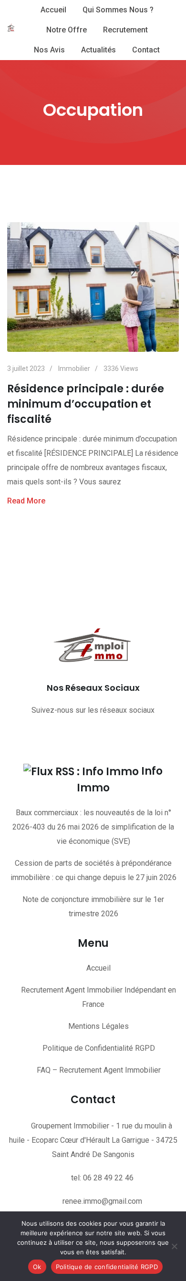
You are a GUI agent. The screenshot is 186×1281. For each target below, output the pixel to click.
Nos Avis (49, 49)
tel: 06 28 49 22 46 (102, 1177)
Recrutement (125, 29)
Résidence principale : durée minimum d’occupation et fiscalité (85, 404)
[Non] (174, 1246)
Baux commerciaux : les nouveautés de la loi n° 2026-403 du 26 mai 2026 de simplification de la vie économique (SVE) (93, 827)
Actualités (98, 49)
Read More (26, 500)
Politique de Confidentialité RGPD (98, 1048)
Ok (37, 1267)
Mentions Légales (98, 1026)
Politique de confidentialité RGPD (107, 1267)
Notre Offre (66, 29)
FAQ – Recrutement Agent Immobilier (99, 1070)
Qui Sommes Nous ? (118, 9)
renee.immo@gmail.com (102, 1201)
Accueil (53, 9)
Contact (146, 49)
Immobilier (74, 368)
